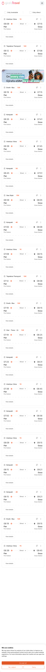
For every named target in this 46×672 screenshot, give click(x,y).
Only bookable (12, 12)
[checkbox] (5, 12)
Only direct (36, 12)
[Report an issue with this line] (37, 19)
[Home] (11, 3)
